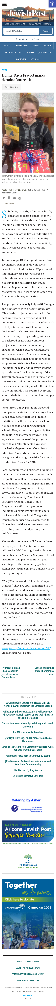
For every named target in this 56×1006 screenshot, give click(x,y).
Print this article (11, 87)
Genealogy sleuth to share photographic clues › (44, 671)
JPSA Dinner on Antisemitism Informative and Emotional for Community (28, 763)
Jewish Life (44, 52)
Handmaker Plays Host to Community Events (28, 755)
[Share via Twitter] (4, 198)
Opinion (30, 52)
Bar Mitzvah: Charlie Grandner (28, 732)
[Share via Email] (15, 198)
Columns (21, 59)
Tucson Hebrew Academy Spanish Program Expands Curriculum (28, 725)
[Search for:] (21, 31)
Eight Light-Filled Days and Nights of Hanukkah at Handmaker (28, 739)
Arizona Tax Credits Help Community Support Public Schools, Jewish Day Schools (28, 748)
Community (22, 45)
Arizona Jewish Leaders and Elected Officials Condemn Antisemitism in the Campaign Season (28, 704)
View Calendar (32, 961)
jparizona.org (28, 995)
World (48, 45)
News (4, 69)
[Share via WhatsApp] (20, 198)
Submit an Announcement (28, 967)
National (35, 59)
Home (19, 961)
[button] (52, 3)
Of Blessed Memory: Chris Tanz (28, 776)
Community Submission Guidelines (28, 974)
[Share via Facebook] (9, 198)
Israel (36, 45)
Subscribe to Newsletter (28, 980)
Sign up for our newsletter (27, 39)
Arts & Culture (13, 52)
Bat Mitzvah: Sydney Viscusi (28, 770)
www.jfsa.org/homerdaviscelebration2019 (26, 648)
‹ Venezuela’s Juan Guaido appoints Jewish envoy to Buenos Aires (11, 672)
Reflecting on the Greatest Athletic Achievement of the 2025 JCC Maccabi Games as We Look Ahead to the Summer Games (28, 714)
